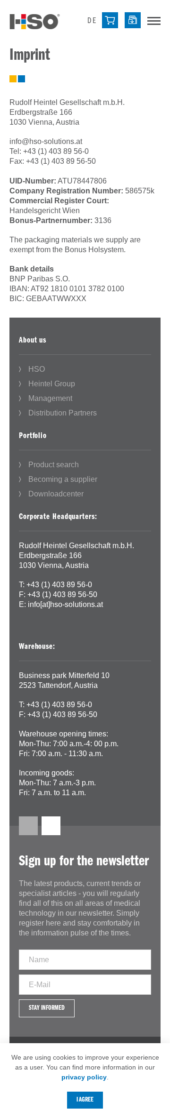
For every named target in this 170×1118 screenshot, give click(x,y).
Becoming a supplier (62, 479)
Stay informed (47, 1008)
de (91, 21)
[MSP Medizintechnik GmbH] (34, 21)
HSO (36, 369)
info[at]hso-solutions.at (65, 604)
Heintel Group (51, 384)
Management (50, 398)
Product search (53, 465)
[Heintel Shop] (110, 20)
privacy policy (84, 1077)
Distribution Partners (62, 413)
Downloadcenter (56, 494)
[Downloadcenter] (133, 20)
